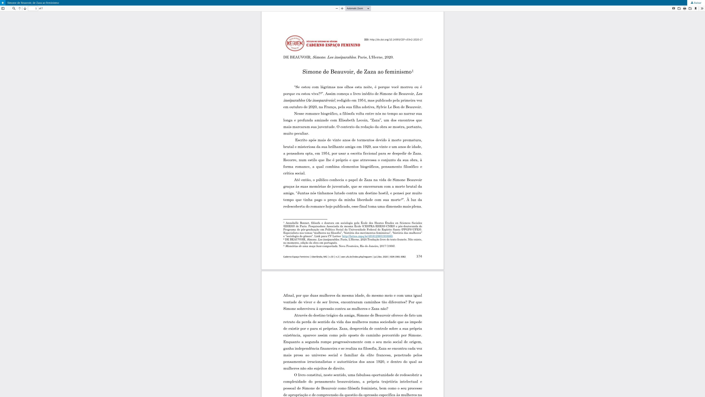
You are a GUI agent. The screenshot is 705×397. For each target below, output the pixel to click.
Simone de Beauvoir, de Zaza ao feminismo (33, 2)
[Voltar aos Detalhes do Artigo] (3, 3)
